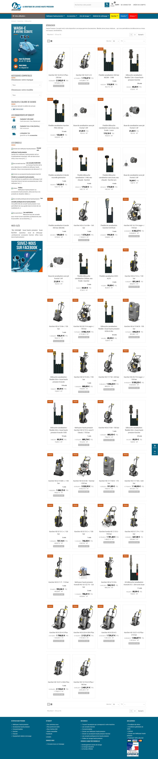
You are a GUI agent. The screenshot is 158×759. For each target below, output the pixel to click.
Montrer (108, 41)
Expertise (20, 21)
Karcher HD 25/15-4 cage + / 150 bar (134, 378)
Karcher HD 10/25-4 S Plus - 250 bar (59, 76)
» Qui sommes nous (52, 724)
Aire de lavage (84, 16)
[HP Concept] (32, 6)
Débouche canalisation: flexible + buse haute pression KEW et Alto (108, 328)
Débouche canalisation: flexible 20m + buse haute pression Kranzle (59, 379)
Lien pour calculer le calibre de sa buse (23, 106)
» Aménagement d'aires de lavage (91, 745)
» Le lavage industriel (87, 747)
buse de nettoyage (35, 233)
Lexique (130, 731)
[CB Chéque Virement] (137, 740)
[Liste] (51, 41)
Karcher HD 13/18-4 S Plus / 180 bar (84, 683)
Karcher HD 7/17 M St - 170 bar (109, 482)
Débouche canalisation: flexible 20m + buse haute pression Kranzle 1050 (59, 430)
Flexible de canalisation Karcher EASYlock (109, 226)
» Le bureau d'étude (87, 749)
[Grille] (48, 41)
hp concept (17, 230)
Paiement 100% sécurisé (135, 738)
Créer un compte (139, 5)
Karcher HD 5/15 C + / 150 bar (83, 533)
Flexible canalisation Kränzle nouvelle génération (58, 176)
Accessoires (71, 16)
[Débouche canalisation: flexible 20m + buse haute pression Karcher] (134, 413)
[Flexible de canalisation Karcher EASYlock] (109, 211)
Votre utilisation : (20, 16)
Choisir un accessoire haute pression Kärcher (95, 734)
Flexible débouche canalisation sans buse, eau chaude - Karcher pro (109, 177)
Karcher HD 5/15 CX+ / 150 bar (84, 378)
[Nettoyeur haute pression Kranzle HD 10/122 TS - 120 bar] (84, 567)
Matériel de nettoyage (100, 16)
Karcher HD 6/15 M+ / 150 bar (58, 327)
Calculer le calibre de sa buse (23, 102)
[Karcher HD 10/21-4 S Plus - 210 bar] (134, 618)
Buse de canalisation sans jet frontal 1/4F (134, 127)
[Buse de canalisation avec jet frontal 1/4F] (58, 261)
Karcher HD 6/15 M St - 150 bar (134, 327)
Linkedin (48, 737)
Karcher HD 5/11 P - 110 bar (59, 582)
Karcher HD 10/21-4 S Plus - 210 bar (134, 634)
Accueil (13, 21)
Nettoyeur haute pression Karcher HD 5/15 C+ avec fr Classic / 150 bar (84, 430)
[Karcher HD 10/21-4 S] (84, 60)
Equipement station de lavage (21, 736)
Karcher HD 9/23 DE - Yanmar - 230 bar (83, 482)
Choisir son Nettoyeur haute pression (93, 731)
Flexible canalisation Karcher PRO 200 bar (58, 127)
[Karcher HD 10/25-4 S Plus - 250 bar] (58, 60)
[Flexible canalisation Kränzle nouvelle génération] (58, 160)
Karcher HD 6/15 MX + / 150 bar (58, 482)
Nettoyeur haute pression (54, 16)
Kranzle (123, 16)
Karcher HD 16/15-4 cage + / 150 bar (134, 226)
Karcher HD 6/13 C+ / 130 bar (134, 277)
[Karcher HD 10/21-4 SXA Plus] (58, 667)
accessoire (24, 235)
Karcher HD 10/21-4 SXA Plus (58, 682)
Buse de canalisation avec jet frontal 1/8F (134, 176)
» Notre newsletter (51, 731)
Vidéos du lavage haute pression (91, 738)
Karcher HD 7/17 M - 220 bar (109, 377)
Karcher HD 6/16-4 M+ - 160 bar (84, 226)
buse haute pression (30, 230)
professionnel (16, 235)
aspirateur (23, 233)
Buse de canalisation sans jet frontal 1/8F (83, 127)
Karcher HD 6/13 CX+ (109, 582)
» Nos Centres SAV (52, 729)
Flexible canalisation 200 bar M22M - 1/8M (109, 76)
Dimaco (132, 16)
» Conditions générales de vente (135, 728)
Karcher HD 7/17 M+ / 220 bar (134, 482)
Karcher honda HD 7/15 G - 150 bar (109, 533)
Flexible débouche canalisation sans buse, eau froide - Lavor (109, 128)
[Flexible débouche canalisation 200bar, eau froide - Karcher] (84, 261)
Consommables (17, 729)
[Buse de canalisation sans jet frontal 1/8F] (84, 111)
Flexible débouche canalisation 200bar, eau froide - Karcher (84, 278)
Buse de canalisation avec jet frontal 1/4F (58, 277)
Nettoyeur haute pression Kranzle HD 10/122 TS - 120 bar (84, 584)
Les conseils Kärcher (88, 727)
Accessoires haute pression (20, 727)
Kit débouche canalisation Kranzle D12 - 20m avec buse (134, 583)
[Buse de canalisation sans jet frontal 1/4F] (134, 111)
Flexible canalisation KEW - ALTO (108, 277)
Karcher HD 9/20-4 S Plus (59, 632)
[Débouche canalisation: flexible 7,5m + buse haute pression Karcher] (134, 60)
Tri (122, 41)
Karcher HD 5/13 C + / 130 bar (58, 533)
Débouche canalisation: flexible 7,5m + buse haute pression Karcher (134, 77)
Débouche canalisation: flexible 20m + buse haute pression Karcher (134, 430)
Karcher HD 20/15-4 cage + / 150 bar (84, 327)
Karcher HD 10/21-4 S (84, 75)
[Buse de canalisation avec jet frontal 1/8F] (134, 160)
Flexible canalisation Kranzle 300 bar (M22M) (58, 226)
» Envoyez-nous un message (55, 744)
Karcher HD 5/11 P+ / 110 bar (134, 533)
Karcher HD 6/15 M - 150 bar (109, 428)
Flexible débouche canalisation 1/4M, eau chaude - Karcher (84, 177)
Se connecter (126, 5)
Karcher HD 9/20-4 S (109, 632)
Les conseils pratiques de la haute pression (95, 736)
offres (37, 235)
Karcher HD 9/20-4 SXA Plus (84, 632)
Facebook (49, 734)
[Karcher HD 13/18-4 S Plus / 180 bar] (84, 667)
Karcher (114, 16)
